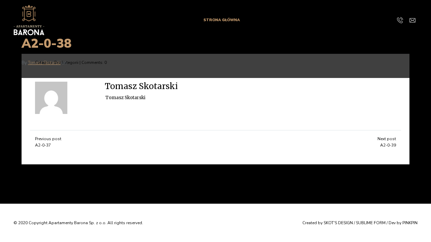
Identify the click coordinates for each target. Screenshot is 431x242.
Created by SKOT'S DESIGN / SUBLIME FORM (344, 223)
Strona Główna (221, 20)
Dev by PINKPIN (403, 223)
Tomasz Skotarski (44, 63)
